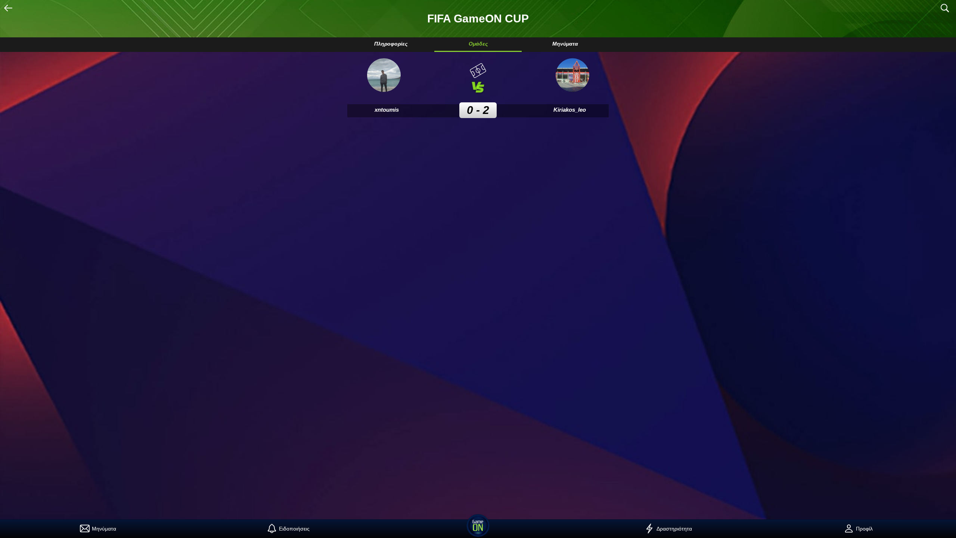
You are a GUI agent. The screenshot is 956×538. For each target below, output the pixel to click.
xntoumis (387, 109)
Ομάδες (478, 44)
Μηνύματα (565, 44)
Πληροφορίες (390, 44)
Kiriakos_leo (569, 109)
